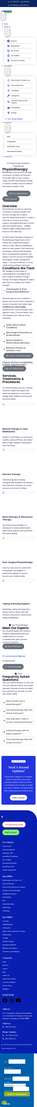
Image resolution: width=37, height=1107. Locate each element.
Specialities (8, 1082)
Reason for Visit (8, 1090)
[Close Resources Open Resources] (7, 128)
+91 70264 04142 (15, 1)
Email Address (8, 1079)
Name (6, 1061)
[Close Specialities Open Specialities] (7, 71)
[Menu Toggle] (3, 16)
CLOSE (5, 1104)
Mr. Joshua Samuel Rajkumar (13, 656)
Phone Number (9, 1068)
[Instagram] (11, 1000)
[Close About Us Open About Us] (7, 32)
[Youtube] (18, 1000)
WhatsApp (26, 1)
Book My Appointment (17, 1094)
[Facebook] (5, 1000)
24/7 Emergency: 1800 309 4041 (19, 5)
